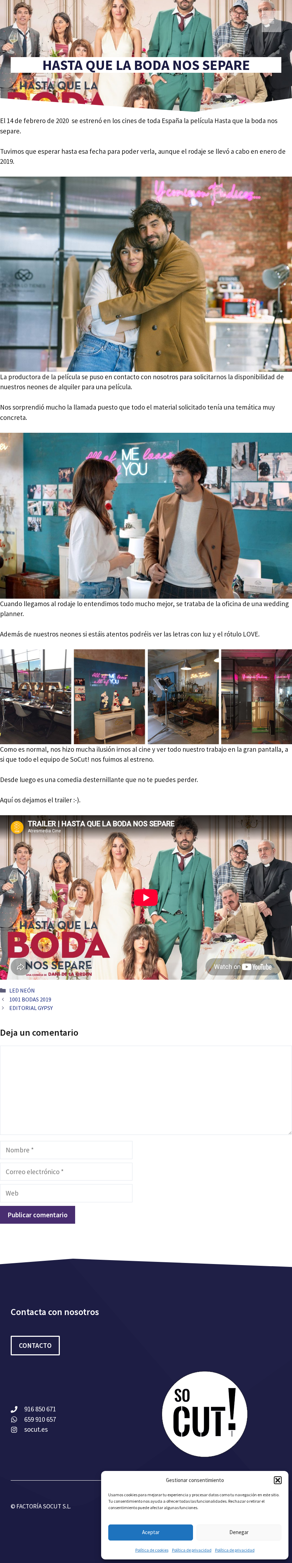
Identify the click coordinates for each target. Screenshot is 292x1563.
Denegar (239, 1532)
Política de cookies (151, 1550)
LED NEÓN (22, 990)
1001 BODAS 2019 (30, 999)
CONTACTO (35, 1345)
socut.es (36, 1429)
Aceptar (151, 1532)
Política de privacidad (192, 1550)
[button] (277, 1480)
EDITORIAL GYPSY (31, 1007)
